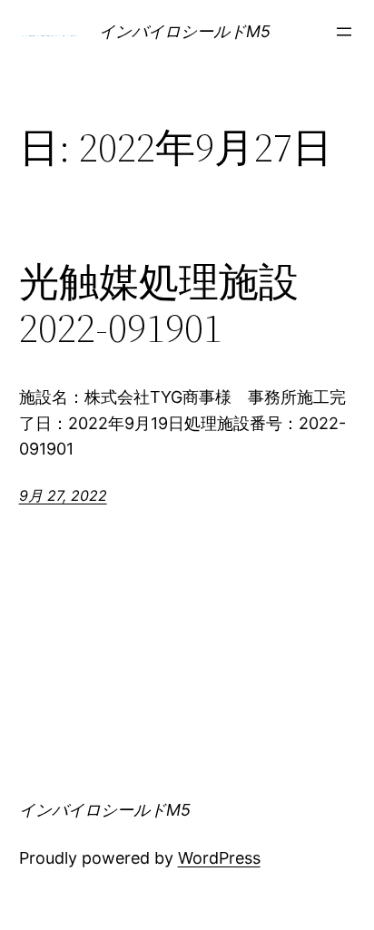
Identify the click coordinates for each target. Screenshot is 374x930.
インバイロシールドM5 (185, 31)
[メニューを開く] (344, 32)
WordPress (219, 857)
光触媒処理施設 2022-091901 (159, 305)
